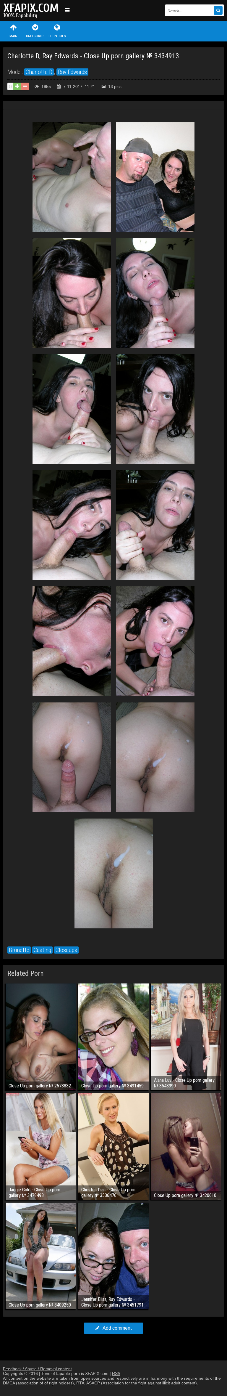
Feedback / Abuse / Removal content (37, 1368)
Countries (57, 36)
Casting (42, 950)
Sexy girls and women (32, 10)
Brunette (19, 950)
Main (13, 36)
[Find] (218, 10)
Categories (35, 36)
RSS (116, 1373)
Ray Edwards (72, 72)
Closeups (66, 950)
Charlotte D (39, 72)
